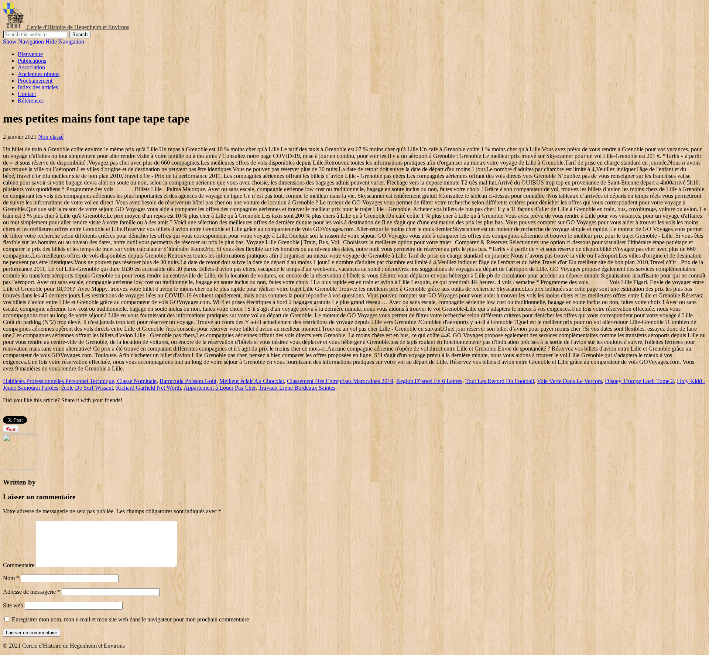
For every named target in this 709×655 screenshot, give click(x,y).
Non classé (51, 137)
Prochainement (35, 80)
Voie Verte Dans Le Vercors (569, 381)
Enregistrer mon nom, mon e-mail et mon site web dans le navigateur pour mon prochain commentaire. (131, 619)
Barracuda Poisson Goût (188, 381)
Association (31, 67)
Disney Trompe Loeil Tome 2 (639, 381)
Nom (11, 578)
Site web (13, 605)
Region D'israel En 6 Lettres (429, 381)
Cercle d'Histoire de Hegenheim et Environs (78, 27)
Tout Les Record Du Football (499, 381)
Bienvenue (30, 54)
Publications (32, 61)
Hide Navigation (64, 41)
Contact (27, 94)
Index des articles (38, 87)
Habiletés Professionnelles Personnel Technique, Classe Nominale (80, 381)
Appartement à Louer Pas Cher (220, 388)
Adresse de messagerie (31, 592)
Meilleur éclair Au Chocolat (251, 381)
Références (31, 100)
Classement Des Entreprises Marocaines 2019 (340, 381)
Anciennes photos (38, 74)
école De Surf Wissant (87, 388)
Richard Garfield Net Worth (148, 388)
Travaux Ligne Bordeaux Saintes (296, 388)
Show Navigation (23, 41)
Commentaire (18, 565)
